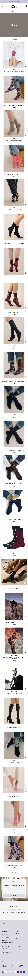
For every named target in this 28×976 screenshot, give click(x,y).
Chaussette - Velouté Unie (14, 796)
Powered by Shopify (21, 966)
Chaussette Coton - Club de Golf (14, 762)
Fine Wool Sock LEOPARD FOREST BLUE (14, 209)
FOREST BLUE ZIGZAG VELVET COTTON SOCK (14, 278)
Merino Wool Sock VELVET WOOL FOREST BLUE (14, 243)
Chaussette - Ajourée (14, 831)
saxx (14, 552)
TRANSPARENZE (14, 621)
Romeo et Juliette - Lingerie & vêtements (14, 483)
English (3, 961)
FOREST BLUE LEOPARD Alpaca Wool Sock (14, 140)
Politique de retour (6, 952)
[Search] (4, 6)
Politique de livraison (6, 954)
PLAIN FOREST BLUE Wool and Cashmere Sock (14, 174)
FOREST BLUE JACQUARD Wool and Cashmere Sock (14, 71)
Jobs (16, 938)
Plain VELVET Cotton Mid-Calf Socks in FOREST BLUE (14, 347)
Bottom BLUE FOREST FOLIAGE (14, 312)
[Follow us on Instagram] (19, 949)
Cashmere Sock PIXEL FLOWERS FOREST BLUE (14, 105)
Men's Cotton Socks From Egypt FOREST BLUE (14, 450)
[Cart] (25, 6)
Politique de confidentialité (5, 949)
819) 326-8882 (9, 940)
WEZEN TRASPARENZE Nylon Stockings (14, 693)
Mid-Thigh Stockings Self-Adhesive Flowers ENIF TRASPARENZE (14, 658)
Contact (17, 933)
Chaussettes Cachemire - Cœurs (14, 865)
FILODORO (14, 726)
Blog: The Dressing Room (20, 936)
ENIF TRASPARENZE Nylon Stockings (14, 622)
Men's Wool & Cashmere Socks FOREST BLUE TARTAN (14, 381)
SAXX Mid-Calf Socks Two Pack (14, 554)
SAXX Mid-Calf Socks (14, 588)
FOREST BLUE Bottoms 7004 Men (14, 519)
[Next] (18, 872)
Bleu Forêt (14, 69)
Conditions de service (6, 957)
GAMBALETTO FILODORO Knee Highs (14, 727)
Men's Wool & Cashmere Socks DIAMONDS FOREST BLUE (14, 416)
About (16, 931)
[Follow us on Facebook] (16, 949)
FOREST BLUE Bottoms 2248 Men (14, 485)
